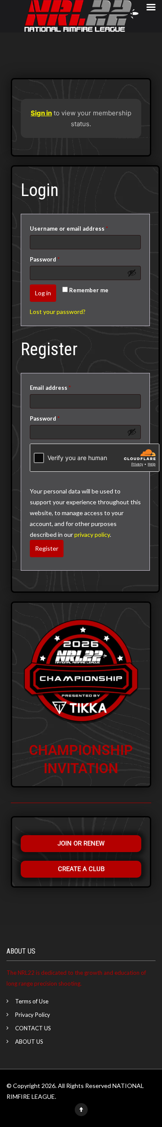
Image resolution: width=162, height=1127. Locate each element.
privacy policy (92, 534)
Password (57, 258)
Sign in (41, 113)
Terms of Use (31, 1001)
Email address (63, 386)
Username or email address (81, 227)
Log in (43, 293)
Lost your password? (58, 311)
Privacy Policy (32, 1014)
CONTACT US (33, 1028)
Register (46, 548)
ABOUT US (29, 1041)
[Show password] (132, 273)
